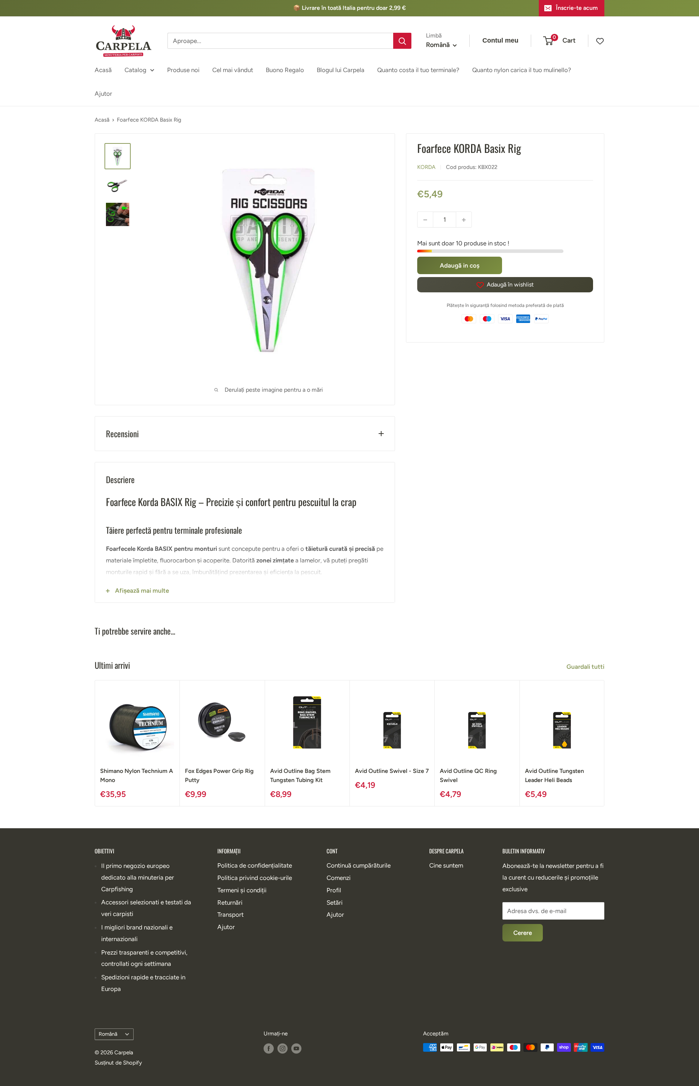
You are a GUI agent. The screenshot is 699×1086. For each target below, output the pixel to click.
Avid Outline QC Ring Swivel (468, 776)
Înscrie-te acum (577, 7)
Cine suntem (446, 865)
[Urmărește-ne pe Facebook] (269, 1048)
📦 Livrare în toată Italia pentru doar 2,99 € (349, 7)
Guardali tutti (586, 666)
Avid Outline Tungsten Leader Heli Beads (554, 776)
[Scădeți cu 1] (425, 220)
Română (108, 1034)
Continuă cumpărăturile (359, 865)
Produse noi (183, 69)
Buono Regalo (285, 69)
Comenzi (339, 877)
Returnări (229, 902)
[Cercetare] (402, 41)
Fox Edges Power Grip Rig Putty (219, 776)
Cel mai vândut (232, 69)
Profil (334, 890)
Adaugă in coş (459, 265)
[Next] (604, 743)
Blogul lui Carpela (340, 69)
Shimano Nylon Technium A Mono (136, 776)
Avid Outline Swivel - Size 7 (392, 771)
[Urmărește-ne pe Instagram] (282, 1048)
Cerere (522, 932)
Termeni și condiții (241, 890)
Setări (335, 902)
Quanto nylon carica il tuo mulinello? (521, 69)
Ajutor (103, 93)
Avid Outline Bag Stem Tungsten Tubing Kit (300, 776)
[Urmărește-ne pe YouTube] (296, 1048)
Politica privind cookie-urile (254, 877)
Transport (230, 914)
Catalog (135, 69)
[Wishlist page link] (596, 40)
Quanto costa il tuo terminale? (418, 69)
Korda (426, 167)
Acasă (103, 69)
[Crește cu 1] (463, 220)
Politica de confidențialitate (254, 865)
